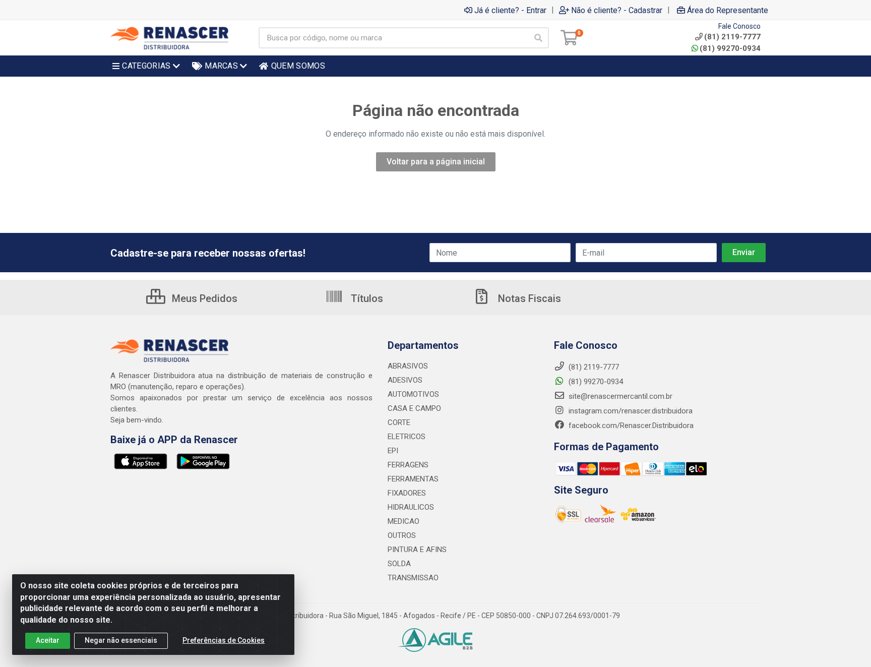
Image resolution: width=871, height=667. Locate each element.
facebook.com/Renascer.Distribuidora (630, 425)
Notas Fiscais (528, 298)
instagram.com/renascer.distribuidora (630, 410)
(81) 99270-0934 (730, 48)
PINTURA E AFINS (417, 549)
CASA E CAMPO (414, 408)
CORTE (399, 422)
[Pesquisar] (538, 37)
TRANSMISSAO (413, 577)
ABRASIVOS (408, 366)
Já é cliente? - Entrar (510, 10)
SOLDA (399, 563)
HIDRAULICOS (411, 507)
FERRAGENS (408, 464)
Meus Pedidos (203, 298)
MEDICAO (403, 521)
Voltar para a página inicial (436, 161)
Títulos (365, 298)
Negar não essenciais (121, 640)
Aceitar (47, 640)
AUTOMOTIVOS (413, 394)
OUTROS (402, 535)
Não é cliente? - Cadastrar (616, 10)
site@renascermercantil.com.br (620, 396)
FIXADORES (407, 493)
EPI (393, 450)
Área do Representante (727, 10)
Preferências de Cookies (223, 640)
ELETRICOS (406, 436)
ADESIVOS (405, 380)
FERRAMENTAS (413, 478)
